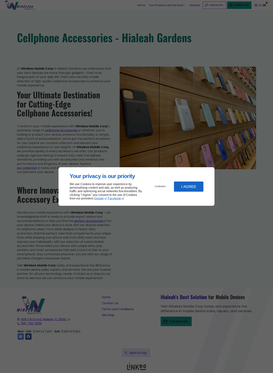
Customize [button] (160, 186)
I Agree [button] (188, 187)
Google (99, 198)
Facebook (114, 198)
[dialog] (136, 186)
